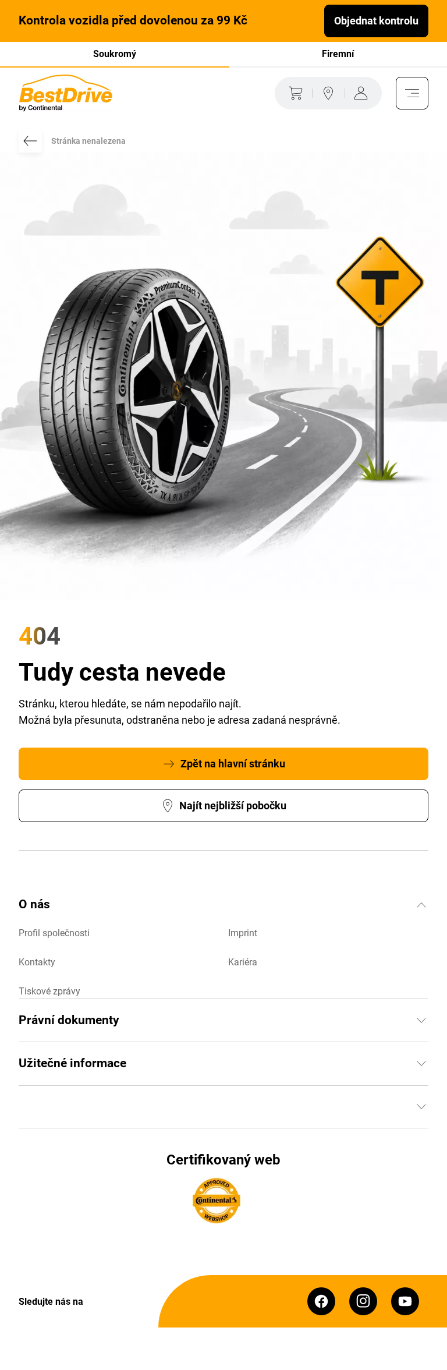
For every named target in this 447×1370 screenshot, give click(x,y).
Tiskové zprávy (49, 991)
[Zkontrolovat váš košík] (293, 93)
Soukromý (114, 53)
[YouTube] (405, 1301)
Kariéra (242, 962)
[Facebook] (321, 1301)
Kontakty (37, 962)
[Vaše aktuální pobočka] (328, 93)
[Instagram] (363, 1301)
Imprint (242, 933)
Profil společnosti (54, 933)
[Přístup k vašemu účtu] (363, 93)
